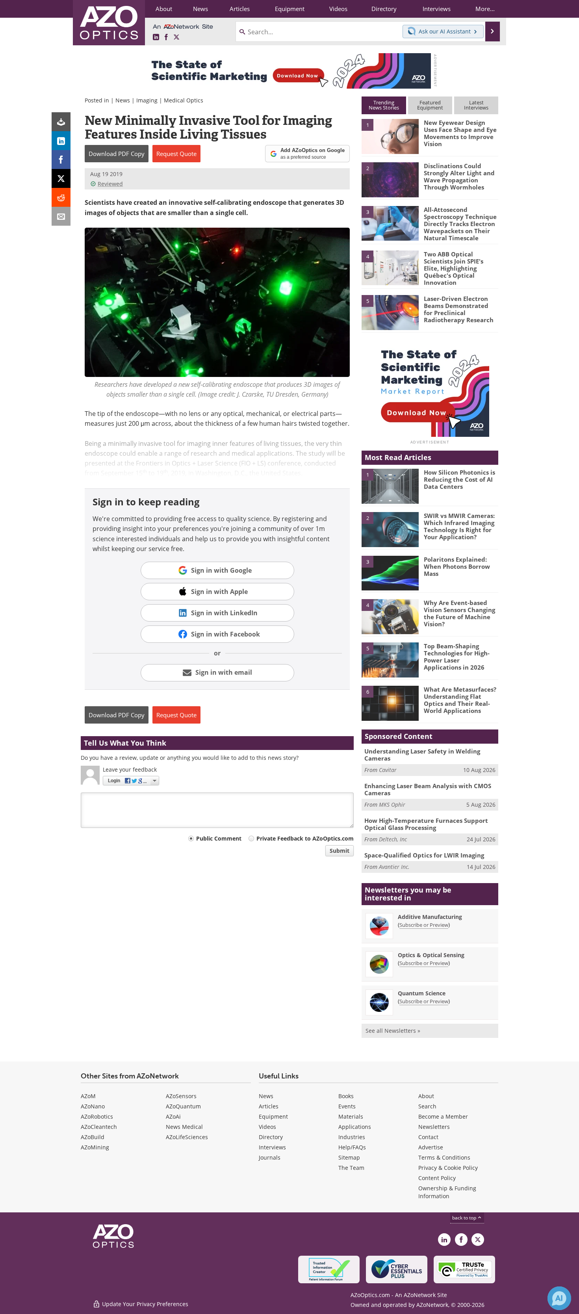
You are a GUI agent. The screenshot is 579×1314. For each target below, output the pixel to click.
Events (347, 1106)
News (122, 100)
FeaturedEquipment (430, 105)
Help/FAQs (352, 1147)
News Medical (184, 1126)
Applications (354, 1126)
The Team (351, 1167)
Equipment (273, 1116)
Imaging (147, 100)
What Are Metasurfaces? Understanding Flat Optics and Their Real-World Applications (460, 700)
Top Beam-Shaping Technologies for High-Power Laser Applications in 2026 (457, 656)
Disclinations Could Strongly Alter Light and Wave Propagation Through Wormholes (459, 176)
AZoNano (93, 1106)
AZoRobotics (97, 1116)
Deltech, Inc (393, 839)
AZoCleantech (99, 1126)
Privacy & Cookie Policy (448, 1167)
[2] (390, 179)
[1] (390, 135)
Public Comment (218, 838)
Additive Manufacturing (430, 917)
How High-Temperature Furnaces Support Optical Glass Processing (426, 824)
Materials (350, 1116)
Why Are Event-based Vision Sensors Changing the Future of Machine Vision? (459, 613)
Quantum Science (421, 993)
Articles (268, 1106)
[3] (390, 222)
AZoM (88, 1096)
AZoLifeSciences (187, 1137)
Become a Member (443, 1116)
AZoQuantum (183, 1106)
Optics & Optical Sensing (431, 955)
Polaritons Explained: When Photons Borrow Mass (457, 566)
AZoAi (173, 1116)
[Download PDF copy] (61, 121)
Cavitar (388, 770)
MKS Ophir (392, 804)
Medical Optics (183, 100)
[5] (390, 312)
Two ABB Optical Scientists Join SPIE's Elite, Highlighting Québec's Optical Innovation (453, 268)
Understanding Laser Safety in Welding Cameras (422, 754)
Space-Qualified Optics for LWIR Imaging (424, 855)
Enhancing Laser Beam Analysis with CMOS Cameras (427, 789)
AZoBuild (92, 1137)
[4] (390, 267)
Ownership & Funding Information (447, 1192)
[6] (390, 702)
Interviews (272, 1147)
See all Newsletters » (393, 1030)
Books (346, 1096)
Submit (339, 850)
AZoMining (95, 1147)
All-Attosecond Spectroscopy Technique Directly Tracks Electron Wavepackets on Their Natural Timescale (460, 224)
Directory (271, 1137)
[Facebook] (61, 159)
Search (427, 1106)
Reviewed (110, 183)
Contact (428, 1137)
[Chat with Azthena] (559, 1298)
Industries (351, 1137)
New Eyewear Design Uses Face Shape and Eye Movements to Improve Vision (460, 133)
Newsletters (434, 1126)
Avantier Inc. (394, 866)
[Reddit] (61, 197)
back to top (464, 1217)
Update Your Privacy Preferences (144, 1304)
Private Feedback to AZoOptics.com (305, 838)
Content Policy (437, 1178)
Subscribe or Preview (423, 924)
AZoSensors (181, 1096)
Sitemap (349, 1157)
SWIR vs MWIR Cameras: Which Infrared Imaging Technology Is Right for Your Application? (459, 526)
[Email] (61, 216)
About (426, 1096)
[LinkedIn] (61, 140)
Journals (269, 1157)
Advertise (430, 1147)
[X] (61, 178)
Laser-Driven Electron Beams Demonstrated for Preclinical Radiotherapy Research (459, 309)
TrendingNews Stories (384, 105)
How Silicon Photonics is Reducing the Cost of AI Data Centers (459, 479)
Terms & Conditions (444, 1157)
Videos (267, 1126)
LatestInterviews (476, 105)
